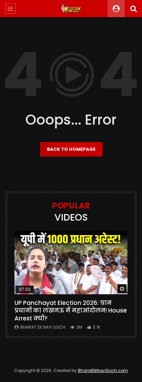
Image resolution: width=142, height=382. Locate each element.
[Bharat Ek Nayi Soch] (71, 8)
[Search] (133, 8)
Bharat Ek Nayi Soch (42, 327)
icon (71, 262)
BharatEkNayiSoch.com (103, 370)
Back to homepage (71, 149)
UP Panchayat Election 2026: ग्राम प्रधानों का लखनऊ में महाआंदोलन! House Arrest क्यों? (70, 311)
